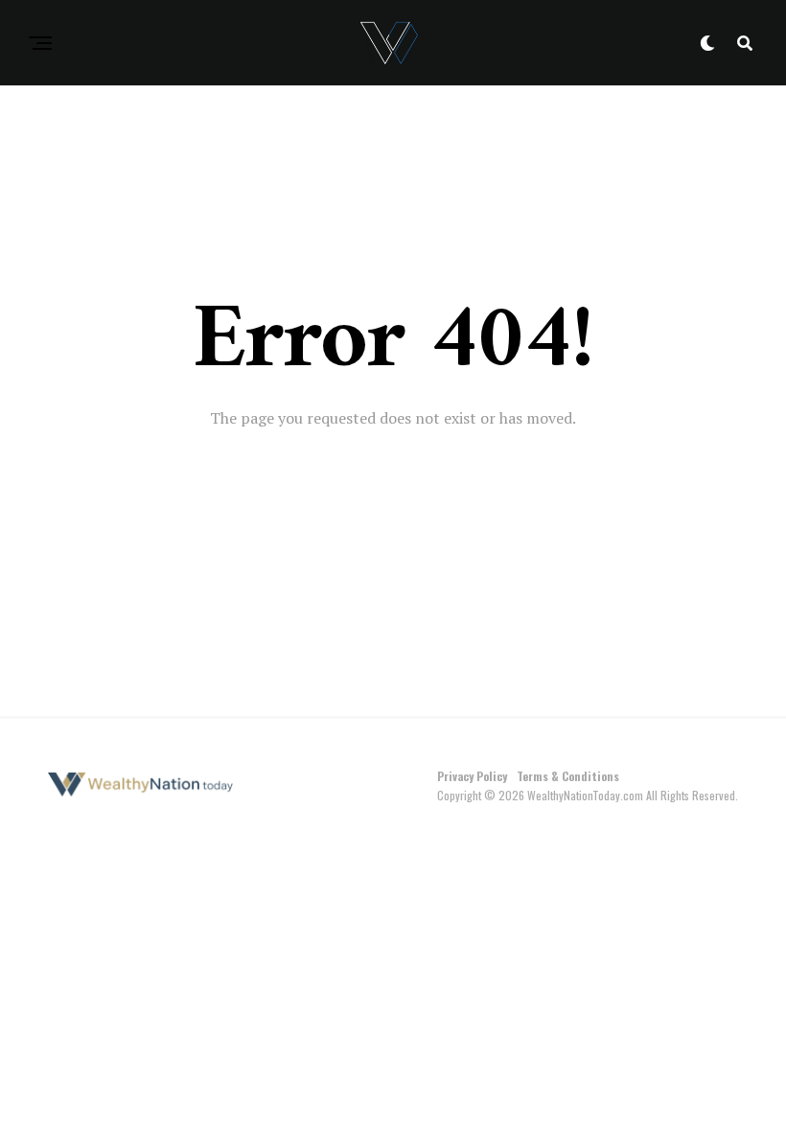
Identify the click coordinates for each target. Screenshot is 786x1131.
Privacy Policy (472, 776)
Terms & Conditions (568, 776)
